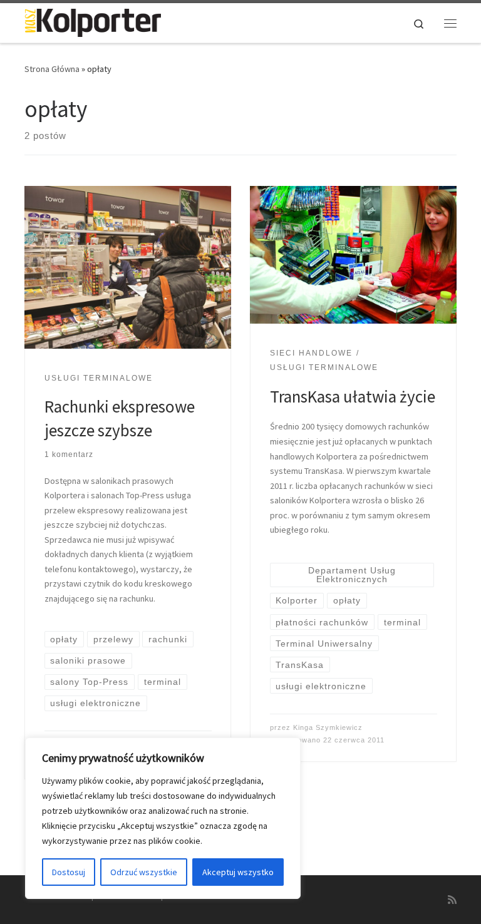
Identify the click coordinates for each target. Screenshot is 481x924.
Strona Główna (52, 68)
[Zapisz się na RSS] (452, 900)
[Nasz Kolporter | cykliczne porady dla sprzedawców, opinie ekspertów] (92, 21)
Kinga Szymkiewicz (328, 727)
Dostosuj (68, 872)
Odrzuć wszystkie (143, 872)
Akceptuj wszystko (238, 872)
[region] (163, 818)
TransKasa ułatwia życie (352, 396)
